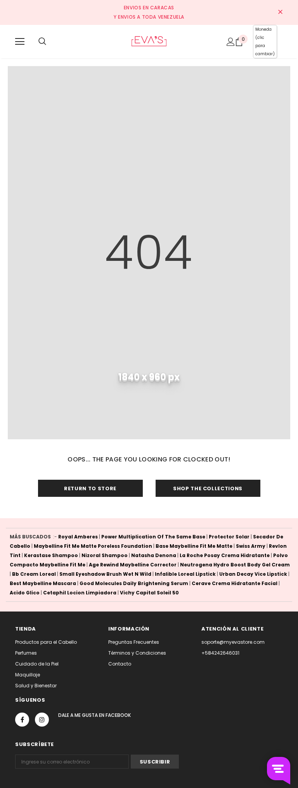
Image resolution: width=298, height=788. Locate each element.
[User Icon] (231, 42)
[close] (280, 12)
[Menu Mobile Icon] (19, 41)
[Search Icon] (42, 41)
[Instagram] (42, 720)
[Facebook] (22, 720)
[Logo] (149, 41)
